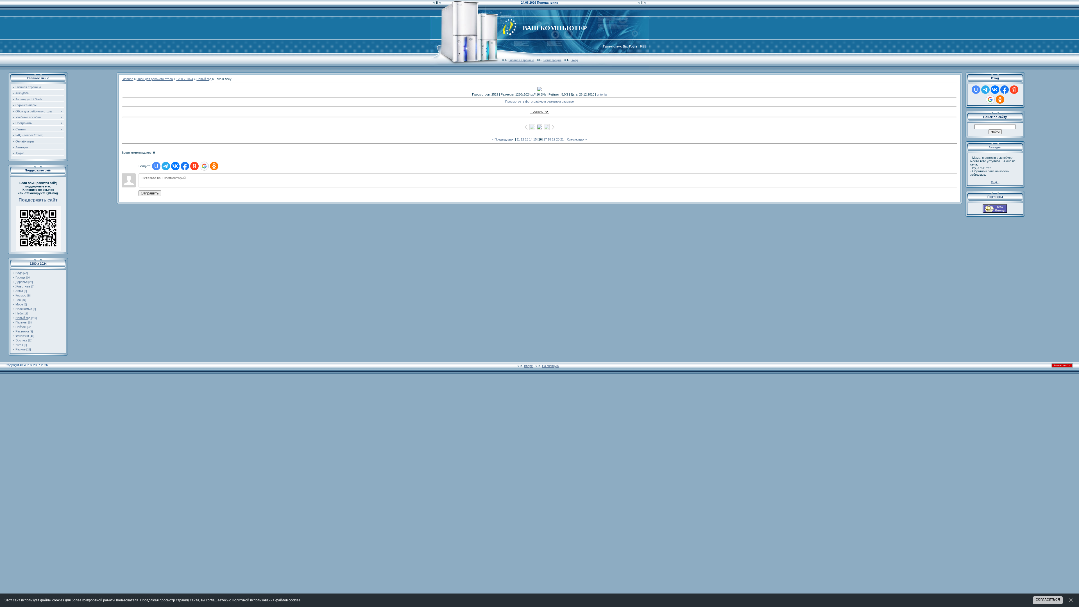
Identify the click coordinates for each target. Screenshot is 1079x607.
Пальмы (21, 322)
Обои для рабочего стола (155, 79)
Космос (20, 295)
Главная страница (521, 60)
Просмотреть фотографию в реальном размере (539, 101)
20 (557, 139)
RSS (643, 46)
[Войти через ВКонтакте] (175, 166)
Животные (22, 286)
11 (518, 139)
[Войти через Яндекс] (194, 166)
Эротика (21, 340)
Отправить (150, 193)
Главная (127, 79)
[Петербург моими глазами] (995, 212)
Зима (19, 291)
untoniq (602, 94)
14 (530, 139)
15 (535, 139)
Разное (20, 349)
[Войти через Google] (204, 166)
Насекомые (23, 309)
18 (549, 139)
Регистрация (552, 60)
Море (19, 304)
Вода (18, 273)
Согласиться (1048, 599)
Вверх (528, 366)
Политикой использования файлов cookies (266, 600)
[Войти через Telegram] (166, 166)
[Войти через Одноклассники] (214, 166)
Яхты (19, 344)
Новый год (22, 318)
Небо (19, 313)
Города (20, 277)
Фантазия (22, 336)
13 (526, 139)
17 (545, 139)
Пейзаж (20, 327)
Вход (574, 60)
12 (522, 139)
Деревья (21, 282)
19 (553, 139)
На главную (550, 366)
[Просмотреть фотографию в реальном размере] (539, 89)
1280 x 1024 (184, 79)
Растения (22, 331)
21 (562, 139)
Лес (18, 300)
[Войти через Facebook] (185, 166)
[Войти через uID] (156, 166)
